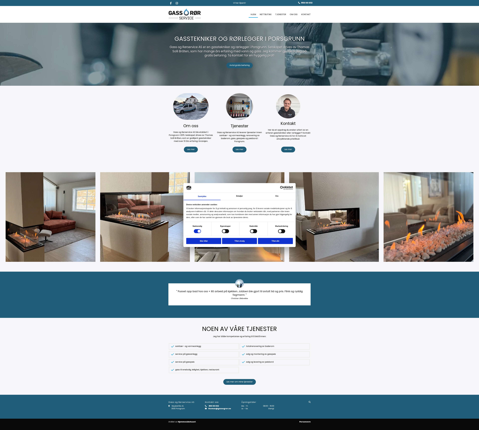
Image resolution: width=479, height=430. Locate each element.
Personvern (305, 422)
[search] (310, 402)
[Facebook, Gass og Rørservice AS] (171, 3)
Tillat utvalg (240, 241)
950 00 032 (306, 2)
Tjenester (280, 14)
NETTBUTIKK (266, 14)
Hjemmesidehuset (187, 422)
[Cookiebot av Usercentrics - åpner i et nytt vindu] (282, 188)
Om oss (294, 14)
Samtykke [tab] (202, 196)
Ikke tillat (204, 241)
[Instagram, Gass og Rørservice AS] (177, 3)
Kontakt (306, 14)
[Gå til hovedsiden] (184, 14)
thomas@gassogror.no (219, 408)
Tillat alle (275, 241)
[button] (239, 65)
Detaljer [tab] (239, 196)
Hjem (253, 14)
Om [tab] (276, 196)
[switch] (225, 231)
